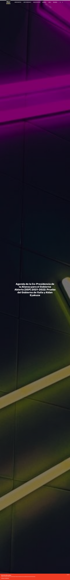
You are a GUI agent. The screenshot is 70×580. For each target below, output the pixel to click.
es (62, 2)
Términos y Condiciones (5, 578)
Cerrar (68, 574)
